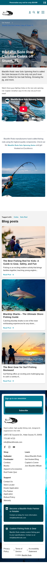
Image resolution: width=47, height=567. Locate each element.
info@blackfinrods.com (18, 518)
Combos (7, 463)
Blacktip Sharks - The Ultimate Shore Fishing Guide (23, 315)
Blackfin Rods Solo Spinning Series (22, 145)
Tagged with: (7, 217)
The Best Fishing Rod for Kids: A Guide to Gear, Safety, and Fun (21, 262)
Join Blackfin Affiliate (33, 466)
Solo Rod (23, 217)
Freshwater (8, 459)
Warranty (7, 500)
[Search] (34, 12)
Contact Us (8, 482)
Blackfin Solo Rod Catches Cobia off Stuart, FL (17, 25)
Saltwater (8, 456)
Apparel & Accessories (13, 469)
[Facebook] (5, 447)
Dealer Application (11, 488)
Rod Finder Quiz (10, 472)
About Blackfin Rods (33, 456)
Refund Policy (9, 497)
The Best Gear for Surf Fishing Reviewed (20, 368)
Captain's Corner (32, 463)
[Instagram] (9, 447)
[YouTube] (14, 447)
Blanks (6, 466)
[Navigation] (43, 12)
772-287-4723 (9, 438)
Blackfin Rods (26, 555)
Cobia (16, 217)
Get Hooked (6, 23)
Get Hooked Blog (32, 459)
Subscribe (23, 410)
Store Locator (9, 485)
